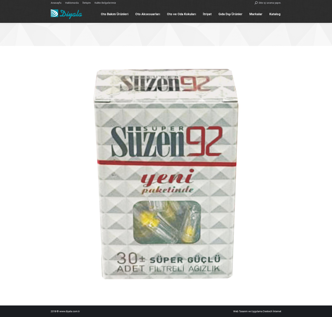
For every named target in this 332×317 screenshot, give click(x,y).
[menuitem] (56, 3)
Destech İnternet (272, 311)
